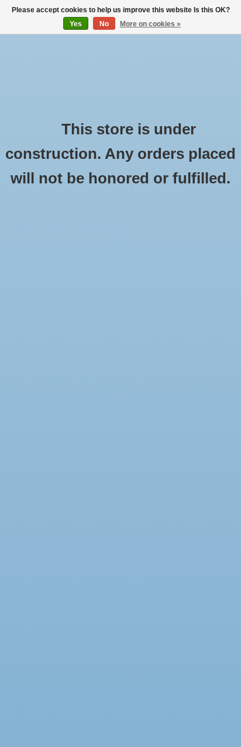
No (104, 24)
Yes (76, 24)
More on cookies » (150, 24)
